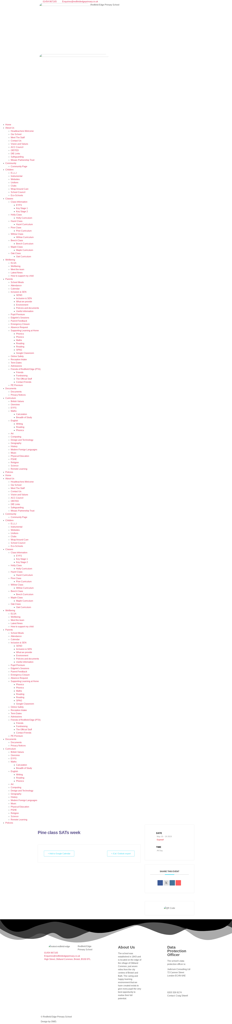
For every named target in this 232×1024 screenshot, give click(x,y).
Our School (16, 134)
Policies (9, 472)
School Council (18, 192)
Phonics (20, 334)
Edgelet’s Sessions (20, 318)
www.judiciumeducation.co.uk (182, 987)
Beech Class (17, 240)
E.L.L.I (14, 173)
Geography (16, 443)
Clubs (13, 186)
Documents (10, 388)
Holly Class (16, 215)
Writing (19, 424)
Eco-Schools (17, 195)
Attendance (16, 285)
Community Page (19, 166)
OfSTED (15, 150)
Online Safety (17, 356)
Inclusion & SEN (18, 292)
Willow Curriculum (25, 237)
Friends (19, 372)
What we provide (24, 301)
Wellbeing (10, 260)
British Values (17, 401)
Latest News (17, 272)
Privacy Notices (18, 395)
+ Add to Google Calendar (59, 853)
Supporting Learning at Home (25, 330)
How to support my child (22, 276)
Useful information (24, 311)
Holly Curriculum (24, 218)
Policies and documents (27, 308)
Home (8, 124)
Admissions (16, 366)
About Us (9, 128)
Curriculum (10, 398)
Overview (15, 404)
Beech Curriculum (24, 244)
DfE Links (15, 153)
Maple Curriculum (24, 250)
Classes (9, 198)
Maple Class (17, 247)
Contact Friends (23, 382)
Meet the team (17, 269)
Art (12, 433)
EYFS (19, 205)
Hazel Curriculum (24, 224)
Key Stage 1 (22, 208)
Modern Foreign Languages (24, 449)
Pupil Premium (18, 314)
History (14, 446)
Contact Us (16, 141)
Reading (20, 343)
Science (15, 466)
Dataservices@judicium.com (181, 981)
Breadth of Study (24, 417)
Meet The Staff (18, 137)
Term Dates (16, 363)
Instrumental (16, 176)
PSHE (14, 459)
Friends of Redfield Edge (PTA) (26, 369)
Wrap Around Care (19, 189)
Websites (15, 179)
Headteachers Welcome (22, 131)
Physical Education (20, 456)
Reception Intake (19, 359)
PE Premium (17, 385)
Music (13, 453)
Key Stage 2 (22, 211)
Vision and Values (19, 144)
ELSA (13, 263)
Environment (22, 305)
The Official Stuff (24, 379)
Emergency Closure (20, 324)
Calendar (15, 289)
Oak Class (16, 253)
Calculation (21, 414)
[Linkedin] (172, 883)
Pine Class (16, 227)
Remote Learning (19, 469)
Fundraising (22, 375)
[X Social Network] (166, 883)
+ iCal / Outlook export (121, 853)
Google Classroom (25, 353)
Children (9, 170)
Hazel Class (16, 221)
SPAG (19, 350)
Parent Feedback (19, 321)
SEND (19, 295)
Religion (15, 462)
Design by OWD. (49, 1021)
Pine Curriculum (24, 231)
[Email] (178, 883)
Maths (19, 340)
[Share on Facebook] (160, 883)
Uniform (14, 182)
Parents (9, 279)
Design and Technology (22, 440)
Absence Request (19, 327)
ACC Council (17, 147)
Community (10, 163)
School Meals (17, 282)
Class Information (19, 202)
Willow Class (17, 234)
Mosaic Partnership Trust (22, 160)
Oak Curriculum (23, 256)
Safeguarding (17, 157)
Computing (16, 437)
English (14, 420)
